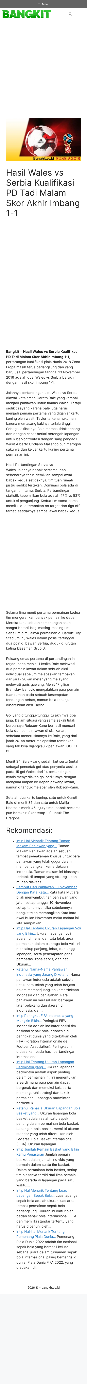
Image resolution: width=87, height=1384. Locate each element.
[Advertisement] (43, 71)
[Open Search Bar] (70, 14)
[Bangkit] (26, 14)
